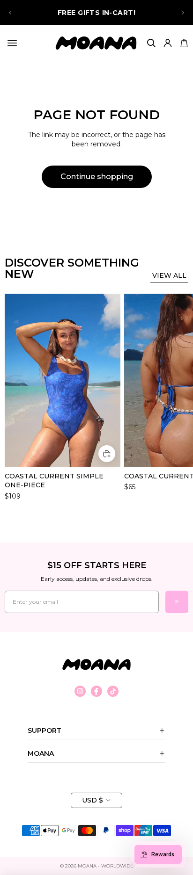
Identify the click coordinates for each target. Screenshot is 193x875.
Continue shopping (96, 176)
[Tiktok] (113, 691)
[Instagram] (80, 691)
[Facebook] (96, 691)
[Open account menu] (167, 43)
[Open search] (151, 43)
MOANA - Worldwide (106, 866)
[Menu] (12, 43)
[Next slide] (182, 12)
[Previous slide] (10, 12)
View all (169, 275)
